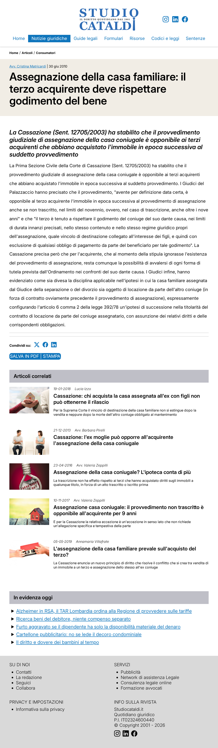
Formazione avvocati (141, 688)
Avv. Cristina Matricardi (27, 66)
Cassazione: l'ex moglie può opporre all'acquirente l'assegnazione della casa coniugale (113, 440)
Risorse (137, 38)
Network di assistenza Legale (150, 677)
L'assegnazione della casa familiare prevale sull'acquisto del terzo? (124, 552)
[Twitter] (37, 344)
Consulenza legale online (146, 682)
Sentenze (195, 38)
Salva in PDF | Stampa (35, 356)
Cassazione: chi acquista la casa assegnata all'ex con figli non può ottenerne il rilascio (126, 399)
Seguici (23, 682)
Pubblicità (130, 672)
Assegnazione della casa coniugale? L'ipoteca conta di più (122, 472)
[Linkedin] (175, 19)
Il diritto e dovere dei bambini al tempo (57, 642)
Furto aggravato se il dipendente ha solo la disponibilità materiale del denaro (98, 626)
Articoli (27, 53)
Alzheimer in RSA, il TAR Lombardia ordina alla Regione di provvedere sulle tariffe (104, 611)
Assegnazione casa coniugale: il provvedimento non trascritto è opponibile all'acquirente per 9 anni (128, 510)
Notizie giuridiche (49, 38)
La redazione (29, 677)
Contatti (24, 672)
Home (19, 38)
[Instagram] (166, 19)
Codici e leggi (165, 38)
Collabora (25, 688)
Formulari (113, 38)
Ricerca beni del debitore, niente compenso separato (73, 619)
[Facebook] (185, 19)
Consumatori (45, 53)
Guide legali (86, 38)
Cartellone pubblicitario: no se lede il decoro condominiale (79, 634)
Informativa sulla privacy (40, 709)
